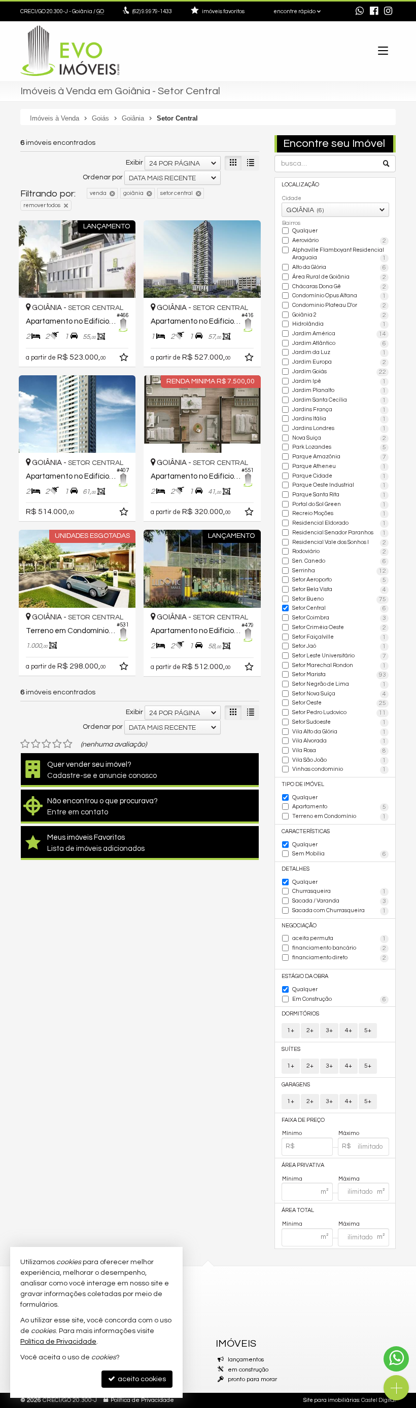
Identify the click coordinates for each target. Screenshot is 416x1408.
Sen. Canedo (339, 561)
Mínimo (292, 1133)
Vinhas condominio (339, 769)
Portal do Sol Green (339, 504)
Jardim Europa (339, 362)
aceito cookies (141, 1379)
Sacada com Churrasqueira (339, 911)
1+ (290, 1030)
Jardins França (339, 410)
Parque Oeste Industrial (339, 485)
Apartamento (339, 807)
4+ (348, 1030)
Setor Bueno (339, 599)
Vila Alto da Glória (339, 732)
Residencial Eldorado (339, 523)
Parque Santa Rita (339, 495)
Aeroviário (339, 241)
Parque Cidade (339, 476)
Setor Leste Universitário (339, 656)
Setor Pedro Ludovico (339, 713)
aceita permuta (339, 938)
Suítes (291, 1049)
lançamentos (246, 1359)
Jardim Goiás (339, 372)
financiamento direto (339, 958)
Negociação (299, 925)
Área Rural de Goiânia (339, 277)
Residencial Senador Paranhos (339, 533)
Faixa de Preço (303, 1120)
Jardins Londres (339, 428)
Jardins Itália (339, 419)
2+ (310, 1030)
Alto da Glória (339, 267)
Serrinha (339, 571)
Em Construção (339, 999)
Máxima (349, 1179)
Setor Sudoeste (339, 722)
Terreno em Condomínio (339, 816)
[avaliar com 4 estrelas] (57, 744)
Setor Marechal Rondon (339, 665)
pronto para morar (252, 1379)
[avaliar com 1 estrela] (25, 744)
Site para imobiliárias (331, 1400)
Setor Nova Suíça (339, 694)
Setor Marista (339, 675)
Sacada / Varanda (339, 901)
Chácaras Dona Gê (339, 287)
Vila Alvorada (339, 741)
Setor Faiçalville (339, 637)
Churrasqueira (339, 891)
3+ (329, 1030)
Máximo (348, 1133)
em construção (248, 1369)
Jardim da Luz (339, 352)
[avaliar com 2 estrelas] (36, 744)
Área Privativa (303, 1165)
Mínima (292, 1179)
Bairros (291, 223)
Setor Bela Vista (339, 589)
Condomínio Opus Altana (339, 296)
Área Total (298, 1210)
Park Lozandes (339, 447)
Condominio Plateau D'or (339, 305)
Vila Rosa (339, 751)
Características (306, 831)
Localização (300, 184)
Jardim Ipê (339, 381)
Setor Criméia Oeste (339, 627)
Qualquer (305, 230)
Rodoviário (339, 552)
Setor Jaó (339, 646)
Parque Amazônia (339, 457)
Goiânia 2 (339, 315)
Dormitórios (300, 1013)
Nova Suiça (339, 438)
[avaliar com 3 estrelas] (46, 744)
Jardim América (339, 334)
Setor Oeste (339, 703)
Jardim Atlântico (339, 343)
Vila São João (339, 760)
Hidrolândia (339, 324)
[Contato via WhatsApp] (396, 1359)
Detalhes (295, 869)
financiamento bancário (339, 948)
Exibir (134, 162)
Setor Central (339, 608)
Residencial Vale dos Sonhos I (339, 542)
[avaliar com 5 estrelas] (68, 744)
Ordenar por (103, 177)
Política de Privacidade (142, 1400)
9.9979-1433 (152, 11)
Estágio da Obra (305, 976)
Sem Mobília (339, 854)
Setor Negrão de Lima (339, 684)
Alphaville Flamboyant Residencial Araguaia (339, 254)
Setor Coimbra (339, 618)
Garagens (296, 1084)
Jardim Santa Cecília (339, 400)
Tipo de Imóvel (303, 784)
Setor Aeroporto (339, 580)
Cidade (291, 198)
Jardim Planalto (339, 390)
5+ (367, 1030)
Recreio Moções (339, 514)
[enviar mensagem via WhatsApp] (359, 12)
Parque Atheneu (339, 466)
